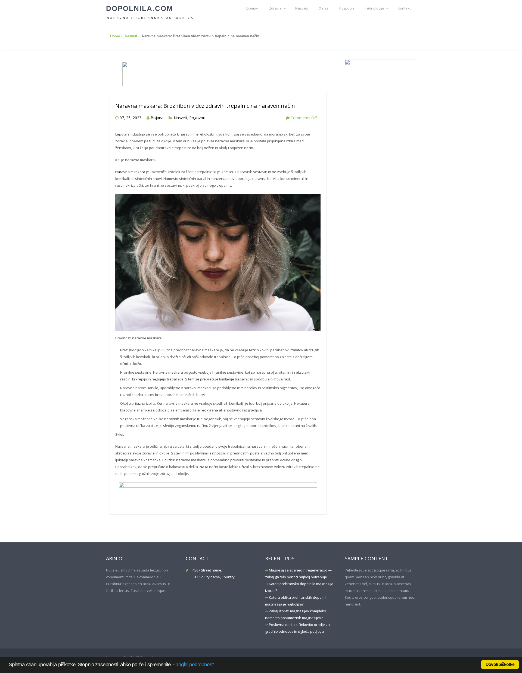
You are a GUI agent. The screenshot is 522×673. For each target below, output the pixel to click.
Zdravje (275, 8)
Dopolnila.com (139, 8)
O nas (323, 8)
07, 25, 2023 (130, 117)
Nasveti (301, 8)
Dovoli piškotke (500, 664)
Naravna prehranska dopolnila (150, 17)
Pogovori (346, 8)
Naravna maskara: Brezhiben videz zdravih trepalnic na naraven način (205, 105)
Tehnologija (374, 8)
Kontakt (404, 8)
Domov (252, 8)
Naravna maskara (130, 171)
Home (115, 36)
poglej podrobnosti (194, 664)
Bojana (157, 117)
